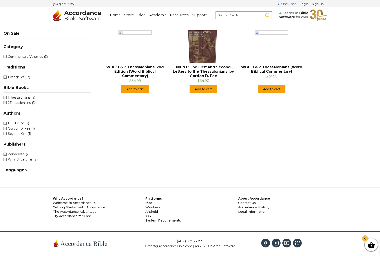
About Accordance (254, 198)
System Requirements (163, 220)
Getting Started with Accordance (79, 207)
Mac (148, 203)
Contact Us (247, 203)
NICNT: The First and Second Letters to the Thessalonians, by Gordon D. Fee (203, 71)
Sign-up (318, 4)
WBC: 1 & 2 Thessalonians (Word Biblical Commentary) (271, 69)
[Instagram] (276, 243)
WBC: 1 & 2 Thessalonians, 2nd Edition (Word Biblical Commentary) (135, 71)
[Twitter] (297, 243)
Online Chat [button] (287, 4)
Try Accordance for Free (72, 216)
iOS (148, 216)
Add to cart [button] (135, 89)
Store (129, 15)
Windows (153, 207)
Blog (141, 15)
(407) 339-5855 (64, 4)
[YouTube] (286, 243)
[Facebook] (265, 243)
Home (115, 15)
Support (199, 15)
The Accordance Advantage (75, 212)
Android (151, 212)
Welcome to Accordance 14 (74, 203)
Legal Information (252, 212)
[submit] (267, 15)
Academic (157, 15)
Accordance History (253, 207)
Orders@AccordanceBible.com (168, 246)
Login (304, 4)
